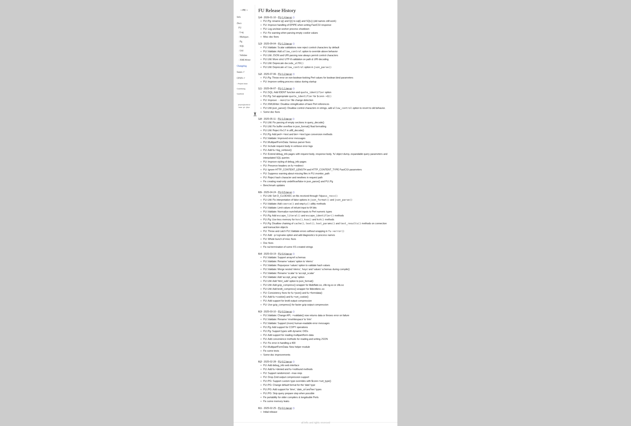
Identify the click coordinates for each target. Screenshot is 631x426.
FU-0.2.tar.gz (285, 361)
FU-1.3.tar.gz (285, 43)
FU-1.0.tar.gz (285, 118)
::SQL (241, 46)
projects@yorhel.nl (244, 105)
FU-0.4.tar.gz (285, 253)
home (240, 107)
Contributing (241, 89)
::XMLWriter (244, 60)
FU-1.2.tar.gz (285, 74)
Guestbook (240, 94)
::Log (241, 32)
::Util (240, 50)
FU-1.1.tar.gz (285, 88)
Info (239, 17)
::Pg (240, 41)
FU (239, 27)
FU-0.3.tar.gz (285, 311)
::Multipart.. (244, 37)
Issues (240, 72)
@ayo (248, 107)
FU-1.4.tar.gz (285, 17)
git (244, 107)
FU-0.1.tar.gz (285, 408)
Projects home (242, 84)
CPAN (240, 78)
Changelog (242, 66)
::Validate (242, 55)
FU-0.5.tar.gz (285, 192)
